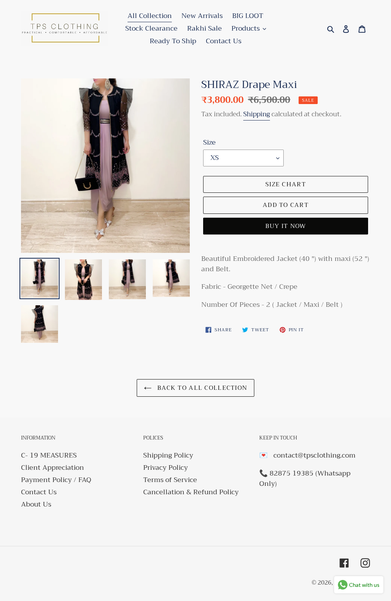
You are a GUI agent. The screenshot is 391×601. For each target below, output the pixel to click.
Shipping (256, 114)
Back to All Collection (201, 388)
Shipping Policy (168, 455)
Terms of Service (170, 480)
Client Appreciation (52, 467)
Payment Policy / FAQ (56, 480)
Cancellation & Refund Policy (191, 492)
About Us (36, 504)
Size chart (285, 184)
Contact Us (39, 492)
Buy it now (285, 226)
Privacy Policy (165, 467)
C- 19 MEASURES (49, 455)
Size (209, 142)
